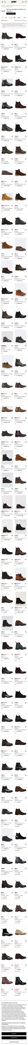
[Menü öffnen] (2, 2)
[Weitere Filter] (2, 17)
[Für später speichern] (12, 44)
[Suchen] (5, 2)
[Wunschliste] (25, 2)
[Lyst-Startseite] (13, 2)
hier (4, 26)
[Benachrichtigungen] (22, 2)
